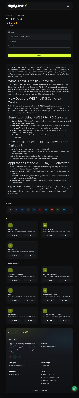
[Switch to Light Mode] (15, 339)
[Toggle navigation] (68, 6)
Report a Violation (49, 381)
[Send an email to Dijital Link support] (16, 210)
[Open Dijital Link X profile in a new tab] (34, 210)
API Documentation (17, 366)
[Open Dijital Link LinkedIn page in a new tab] (46, 210)
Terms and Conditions (51, 378)
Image (12, 32)
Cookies (46, 384)
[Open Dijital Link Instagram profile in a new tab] (10, 357)
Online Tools (9, 15)
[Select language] (10, 339)
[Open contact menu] (74, 388)
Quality (12, 46)
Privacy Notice (48, 374)
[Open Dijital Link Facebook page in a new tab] (22, 210)
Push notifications (49, 347)
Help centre (14, 374)
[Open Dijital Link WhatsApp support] (58, 210)
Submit (39, 55)
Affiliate (46, 366)
